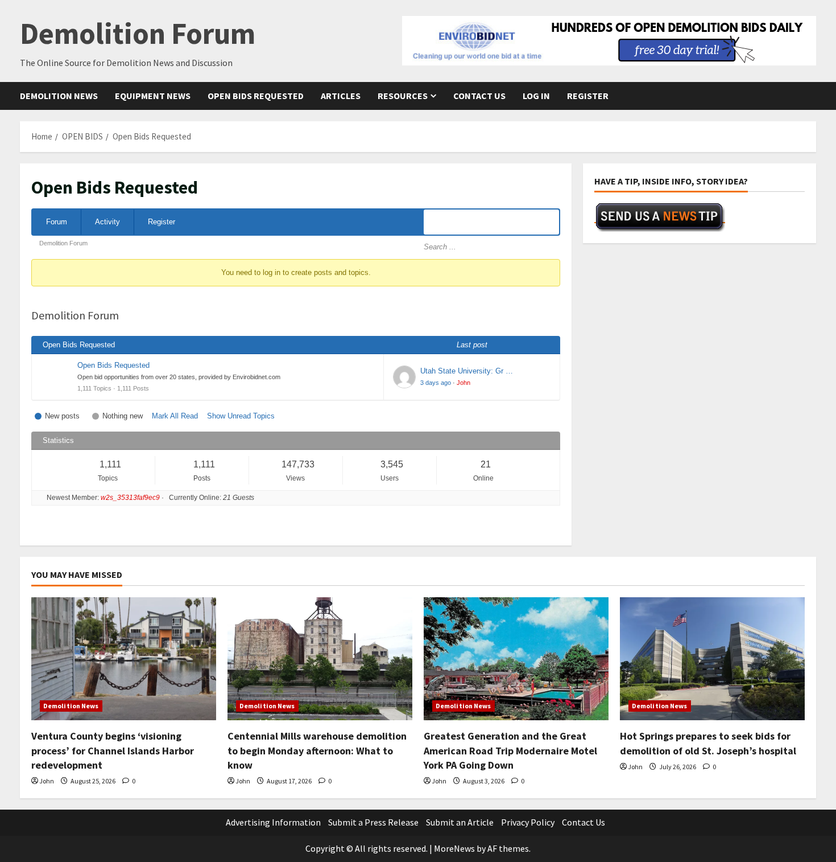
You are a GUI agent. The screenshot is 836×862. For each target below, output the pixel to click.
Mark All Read (175, 416)
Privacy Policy (527, 822)
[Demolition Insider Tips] (659, 217)
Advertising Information (273, 822)
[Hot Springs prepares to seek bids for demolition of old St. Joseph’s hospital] (712, 659)
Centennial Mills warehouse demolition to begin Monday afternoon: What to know (317, 750)
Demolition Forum (137, 33)
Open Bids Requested (256, 95)
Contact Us (479, 95)
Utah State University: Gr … (466, 371)
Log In (536, 95)
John (463, 382)
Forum (56, 221)
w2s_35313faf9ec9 (130, 498)
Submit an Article (460, 822)
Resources (403, 95)
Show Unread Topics (241, 416)
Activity (107, 221)
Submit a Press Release (373, 822)
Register (588, 95)
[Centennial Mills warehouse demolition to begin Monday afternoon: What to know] (319, 659)
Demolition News (59, 95)
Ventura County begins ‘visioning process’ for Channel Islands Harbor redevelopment (112, 750)
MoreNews (454, 848)
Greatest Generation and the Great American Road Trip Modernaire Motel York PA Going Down (510, 750)
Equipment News (153, 95)
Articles (341, 95)
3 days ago (435, 382)
